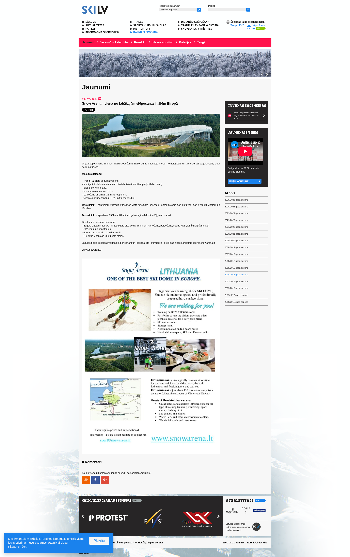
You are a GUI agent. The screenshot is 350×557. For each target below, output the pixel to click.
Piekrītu (99, 540)
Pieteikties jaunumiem (169, 6)
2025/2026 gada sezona (236, 200)
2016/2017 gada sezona (236, 261)
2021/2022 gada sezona (236, 227)
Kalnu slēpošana (145, 32)
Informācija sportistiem (102, 32)
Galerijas (185, 42)
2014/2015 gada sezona (236, 274)
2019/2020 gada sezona (236, 240)
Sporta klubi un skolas (149, 25)
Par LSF (90, 28)
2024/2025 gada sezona (236, 206)
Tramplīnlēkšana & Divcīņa (200, 25)
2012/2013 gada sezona (236, 288)
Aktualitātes (94, 25)
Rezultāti (140, 42)
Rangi (201, 42)
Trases (138, 21)
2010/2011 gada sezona (236, 302)
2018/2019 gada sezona (236, 247)
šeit (24, 546)
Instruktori (141, 28)
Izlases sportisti (163, 42)
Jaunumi (88, 42)
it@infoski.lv (260, 542)
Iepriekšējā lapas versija (149, 542)
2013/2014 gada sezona (236, 281)
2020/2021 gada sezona (236, 234)
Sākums (90, 21)
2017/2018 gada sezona (236, 254)
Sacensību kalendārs (114, 42)
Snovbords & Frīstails (196, 28)
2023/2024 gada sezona (236, 213)
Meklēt (211, 6)
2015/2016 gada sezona (236, 268)
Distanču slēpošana (195, 21)
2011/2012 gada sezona (236, 295)
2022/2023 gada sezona (236, 220)
